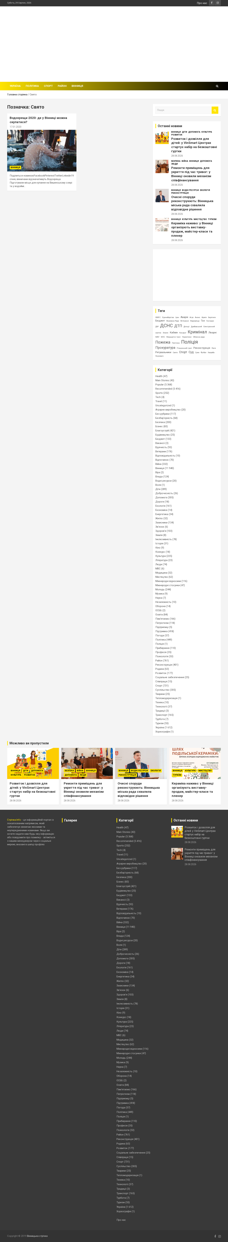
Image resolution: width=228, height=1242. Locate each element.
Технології (161, 706)
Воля (158, 484)
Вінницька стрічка (37, 1235)
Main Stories (162, 380)
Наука (158, 597)
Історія (159, 543)
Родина (159, 668)
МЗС (163, 337)
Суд (191, 352)
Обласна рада (199, 337)
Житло (159, 518)
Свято (175, 352)
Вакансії (160, 443)
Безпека (175, 161)
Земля (165, 333)
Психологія (161, 656)
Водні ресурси (190, 190)
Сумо (197, 352)
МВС (158, 568)
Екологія (205, 190)
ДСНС (166, 325)
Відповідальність (165, 455)
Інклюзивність (163, 539)
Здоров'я (160, 530)
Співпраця (161, 681)
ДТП (178, 326)
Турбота (160, 719)
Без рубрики (162, 413)
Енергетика (161, 514)
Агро (191, 317)
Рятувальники (163, 352)
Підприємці (161, 627)
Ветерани (184, 321)
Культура (206, 132)
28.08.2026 (177, 155)
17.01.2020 (15, 126)
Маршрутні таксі (173, 337)
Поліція (189, 342)
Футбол (203, 352)
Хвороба (211, 352)
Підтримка (161, 631)
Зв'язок (159, 526)
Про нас (202, 3)
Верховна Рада (172, 321)
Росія (214, 348)
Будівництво (162, 434)
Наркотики (186, 337)
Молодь (160, 589)
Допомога (194, 132)
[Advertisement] (160, 43)
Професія (160, 652)
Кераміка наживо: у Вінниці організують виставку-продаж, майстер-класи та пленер (192, 229)
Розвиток (176, 135)
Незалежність (163, 602)
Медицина (161, 572)
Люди (174, 164)
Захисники (161, 522)
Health (158, 376)
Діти (184, 132)
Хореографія (162, 731)
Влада (159, 476)
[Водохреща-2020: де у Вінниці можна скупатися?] (42, 151)
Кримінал (197, 331)
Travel (158, 401)
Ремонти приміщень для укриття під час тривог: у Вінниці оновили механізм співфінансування (191, 174)
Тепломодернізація (166, 698)
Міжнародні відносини (168, 581)
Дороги (159, 501)
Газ (203, 320)
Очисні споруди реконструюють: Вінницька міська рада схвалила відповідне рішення (192, 203)
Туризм (212, 219)
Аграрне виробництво (168, 409)
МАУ (157, 337)
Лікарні (212, 332)
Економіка (161, 510)
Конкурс (160, 551)
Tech (158, 397)
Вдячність (161, 447)
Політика (32, 85)
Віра (157, 472)
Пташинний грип (184, 348)
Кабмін (174, 332)
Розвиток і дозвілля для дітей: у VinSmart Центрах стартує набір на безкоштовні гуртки (194, 145)
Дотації (186, 327)
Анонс (197, 317)
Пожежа (162, 342)
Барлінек (212, 317)
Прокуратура (165, 348)
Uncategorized (163, 405)
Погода (159, 635)
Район (62, 85)
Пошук (215, 110)
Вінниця (77, 85)
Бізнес (159, 426)
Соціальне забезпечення (169, 677)
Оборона (160, 606)
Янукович (159, 356)
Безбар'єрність (164, 418)
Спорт (48, 85)
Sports (159, 392)
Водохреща (194, 321)
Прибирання (162, 648)
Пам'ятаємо (162, 618)
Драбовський (196, 327)
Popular (159, 384)
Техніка (159, 702)
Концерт (182, 333)
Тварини (160, 694)
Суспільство (162, 689)
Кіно (157, 547)
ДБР (157, 327)
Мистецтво (200, 219)
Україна (15, 85)
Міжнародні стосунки (167, 585)
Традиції (160, 710)
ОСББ (158, 610)
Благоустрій (162, 430)
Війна (185, 161)
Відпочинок (162, 459)
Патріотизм (162, 622)
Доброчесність (164, 493)
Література (161, 560)
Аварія (184, 317)
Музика (159, 593)
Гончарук (210, 321)
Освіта (159, 614)
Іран (177, 317)
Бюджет (160, 320)
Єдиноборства (168, 317)
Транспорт (161, 714)
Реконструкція (180, 193)
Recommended (163, 388)
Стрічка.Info (14, 819)
